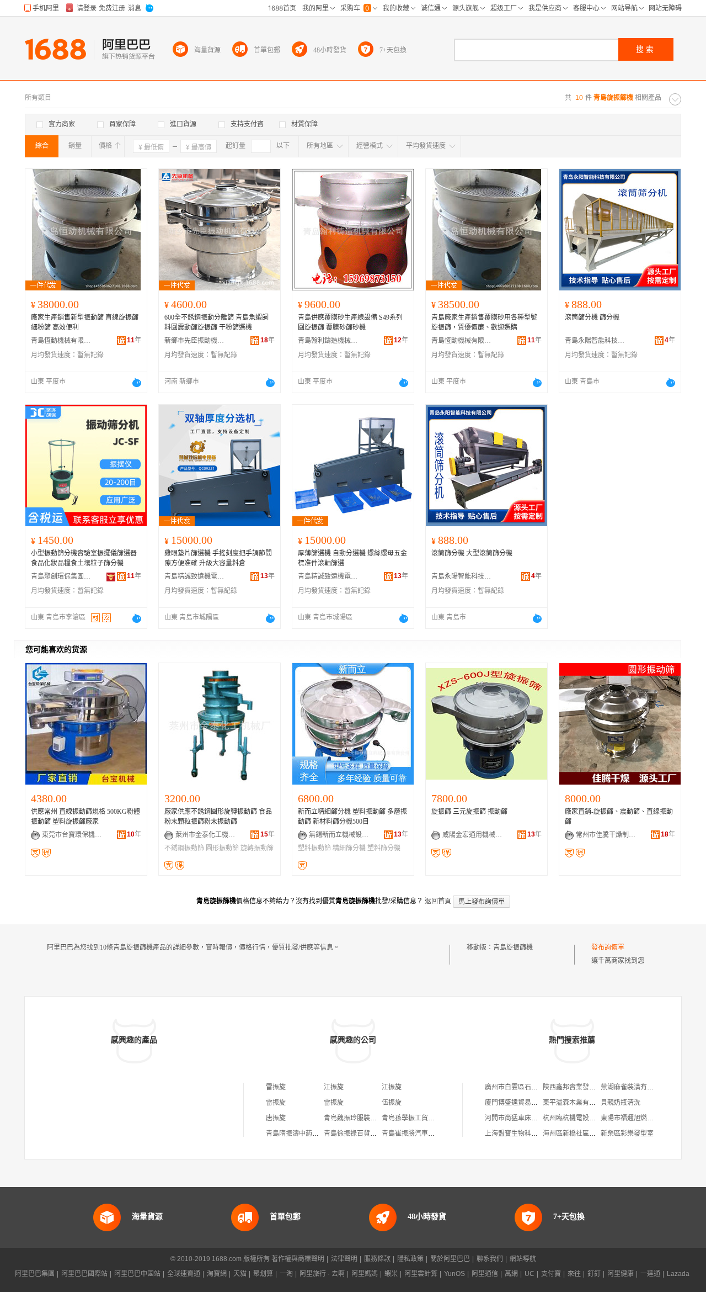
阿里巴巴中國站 (137, 1274)
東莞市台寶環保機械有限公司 (72, 835)
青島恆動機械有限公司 (61, 341)
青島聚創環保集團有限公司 (61, 576)
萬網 (511, 1274)
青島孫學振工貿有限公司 (418, 1118)
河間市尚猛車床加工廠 (518, 1118)
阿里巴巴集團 (35, 1274)
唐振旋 (276, 1118)
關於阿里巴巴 (450, 1259)
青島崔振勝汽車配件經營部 (421, 1133)
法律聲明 (344, 1259)
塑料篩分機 (383, 848)
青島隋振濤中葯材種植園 (302, 1133)
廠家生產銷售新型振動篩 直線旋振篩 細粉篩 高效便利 (84, 322)
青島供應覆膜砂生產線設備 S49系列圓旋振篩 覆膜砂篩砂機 (350, 322)
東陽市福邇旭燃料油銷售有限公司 (650, 1118)
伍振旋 (392, 1102)
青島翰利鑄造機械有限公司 (328, 341)
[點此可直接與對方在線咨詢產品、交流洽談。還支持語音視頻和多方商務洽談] (136, 383)
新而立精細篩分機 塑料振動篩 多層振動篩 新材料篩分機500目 (352, 816)
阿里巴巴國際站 (84, 1274)
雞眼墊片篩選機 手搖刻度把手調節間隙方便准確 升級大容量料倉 (218, 558)
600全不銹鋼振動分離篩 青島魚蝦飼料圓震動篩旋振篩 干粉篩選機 (216, 322)
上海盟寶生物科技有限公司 (524, 1133)
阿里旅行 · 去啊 (322, 1274)
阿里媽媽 (364, 1274)
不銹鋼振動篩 (184, 848)
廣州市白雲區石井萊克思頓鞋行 (531, 1087)
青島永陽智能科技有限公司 (595, 341)
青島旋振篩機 (513, 947)
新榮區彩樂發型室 (627, 1133)
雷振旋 (276, 1087)
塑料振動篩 (314, 848)
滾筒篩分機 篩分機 (592, 317)
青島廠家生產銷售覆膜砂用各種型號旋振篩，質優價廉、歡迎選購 (484, 322)
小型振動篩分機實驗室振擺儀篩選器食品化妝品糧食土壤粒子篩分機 (84, 558)
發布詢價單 (607, 947)
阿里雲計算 (420, 1274)
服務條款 (377, 1259)
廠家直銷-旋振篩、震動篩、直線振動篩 (619, 816)
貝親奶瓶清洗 (620, 1102)
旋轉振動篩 (257, 848)
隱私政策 (410, 1259)
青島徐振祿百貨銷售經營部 (363, 1133)
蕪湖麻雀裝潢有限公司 (634, 1087)
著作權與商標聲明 (297, 1259)
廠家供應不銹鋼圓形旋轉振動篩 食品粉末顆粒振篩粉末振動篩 (218, 816)
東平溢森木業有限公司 (576, 1102)
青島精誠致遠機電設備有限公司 (194, 576)
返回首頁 (438, 901)
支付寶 (551, 1274)
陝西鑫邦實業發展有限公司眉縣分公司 (599, 1087)
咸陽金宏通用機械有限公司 (472, 835)
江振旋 (334, 1087)
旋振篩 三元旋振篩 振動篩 (469, 812)
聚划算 (263, 1274)
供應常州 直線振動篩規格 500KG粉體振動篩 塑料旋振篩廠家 (85, 816)
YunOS (454, 1274)
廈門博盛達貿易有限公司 (521, 1102)
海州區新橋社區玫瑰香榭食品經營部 (596, 1133)
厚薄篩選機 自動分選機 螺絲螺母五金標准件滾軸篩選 (352, 558)
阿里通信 (485, 1274)
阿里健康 (620, 1274)
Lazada (678, 1274)
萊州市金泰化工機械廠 (205, 835)
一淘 (286, 1274)
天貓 (240, 1274)
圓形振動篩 (222, 848)
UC (529, 1274)
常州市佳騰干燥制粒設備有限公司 (606, 835)
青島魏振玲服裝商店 (353, 1118)
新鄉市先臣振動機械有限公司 (194, 341)
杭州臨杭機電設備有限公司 (582, 1118)
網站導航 (523, 1259)
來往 (574, 1274)
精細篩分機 (349, 848)
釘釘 (594, 1274)
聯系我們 (490, 1259)
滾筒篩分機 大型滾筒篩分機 (471, 553)
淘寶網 (217, 1274)
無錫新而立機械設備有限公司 (339, 835)
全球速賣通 (183, 1274)
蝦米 (391, 1274)
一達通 (650, 1274)
